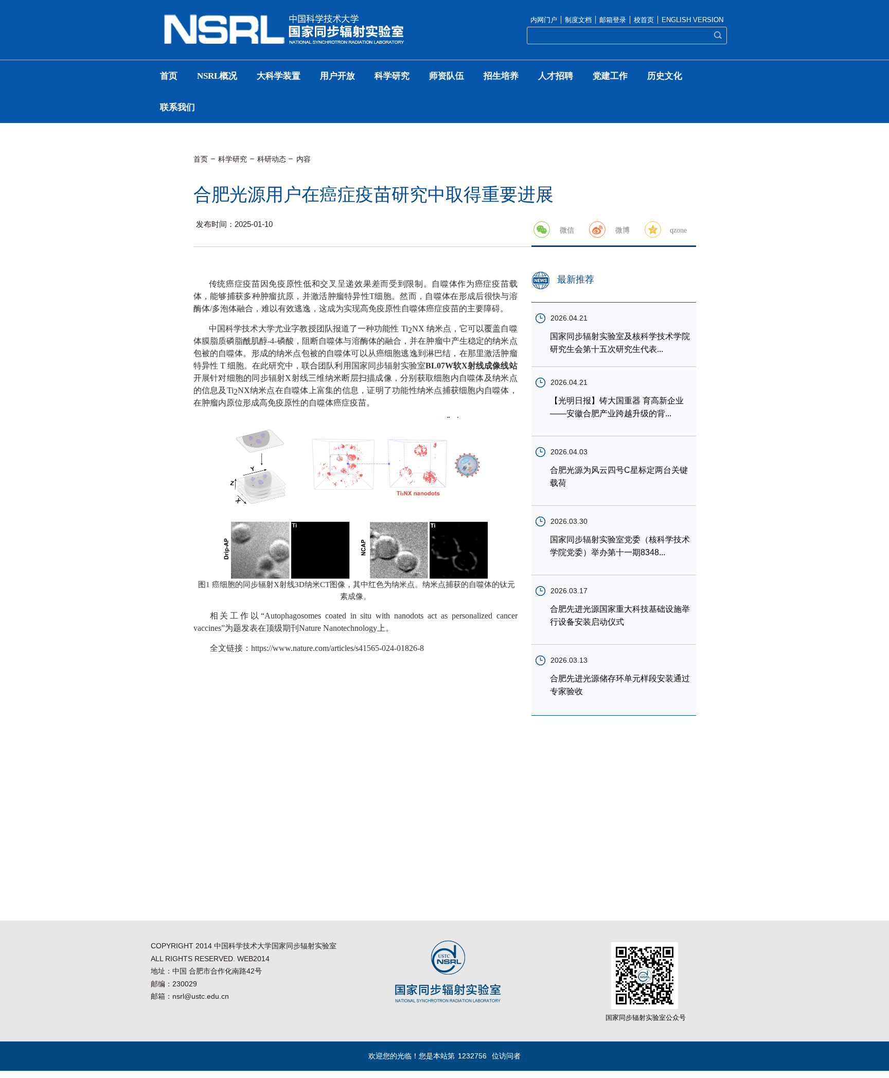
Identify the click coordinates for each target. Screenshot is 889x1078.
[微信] (542, 229)
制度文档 (578, 20)
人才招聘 (555, 76)
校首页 (644, 20)
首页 (168, 76)
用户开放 (337, 76)
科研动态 (271, 159)
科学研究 (392, 76)
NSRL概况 (217, 76)
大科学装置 (278, 76)
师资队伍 (446, 76)
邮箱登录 (612, 20)
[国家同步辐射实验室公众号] (644, 945)
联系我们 (177, 107)
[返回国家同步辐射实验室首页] (284, 17)
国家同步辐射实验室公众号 (646, 1017)
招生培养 (501, 76)
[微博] (597, 229)
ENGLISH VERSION (692, 20)
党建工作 (610, 76)
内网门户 (543, 20)
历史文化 (664, 76)
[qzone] (653, 229)
